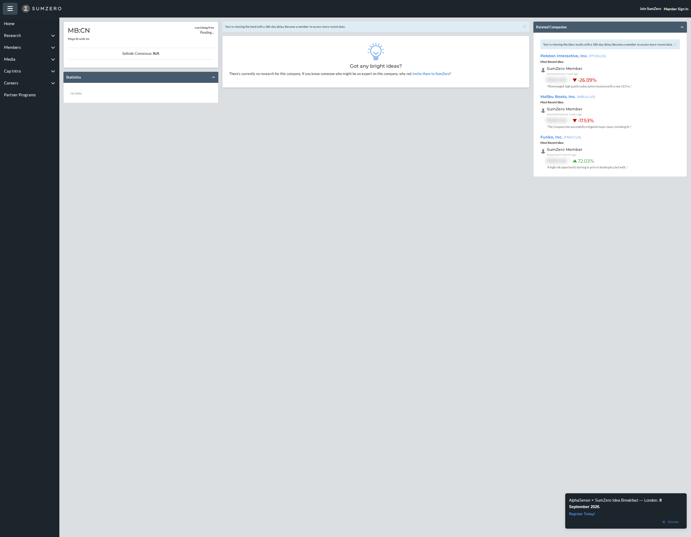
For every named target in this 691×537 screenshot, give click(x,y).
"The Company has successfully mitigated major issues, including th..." (589, 126)
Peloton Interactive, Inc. (573, 55)
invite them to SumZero (430, 74)
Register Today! (582, 514)
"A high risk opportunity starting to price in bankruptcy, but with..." (587, 167)
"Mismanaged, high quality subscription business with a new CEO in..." (589, 86)
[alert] (626, 511)
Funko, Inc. (560, 137)
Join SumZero (650, 8)
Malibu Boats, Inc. (567, 96)
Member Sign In (676, 9)
